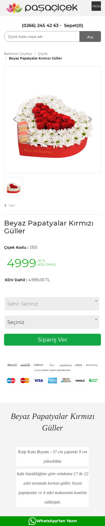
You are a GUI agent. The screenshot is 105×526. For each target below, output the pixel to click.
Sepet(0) (73, 25)
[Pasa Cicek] (41, 7)
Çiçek (43, 54)
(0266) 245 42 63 (40, 25)
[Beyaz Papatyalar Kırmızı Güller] (52, 119)
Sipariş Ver (52, 339)
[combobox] (52, 303)
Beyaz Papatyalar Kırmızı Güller (48, 227)
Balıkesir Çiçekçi (18, 54)
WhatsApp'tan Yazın (57, 520)
